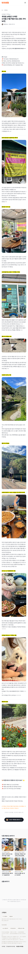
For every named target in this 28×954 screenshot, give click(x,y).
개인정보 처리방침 (19, 946)
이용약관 (3, 946)
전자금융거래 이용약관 (10, 946)
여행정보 (6, 10)
